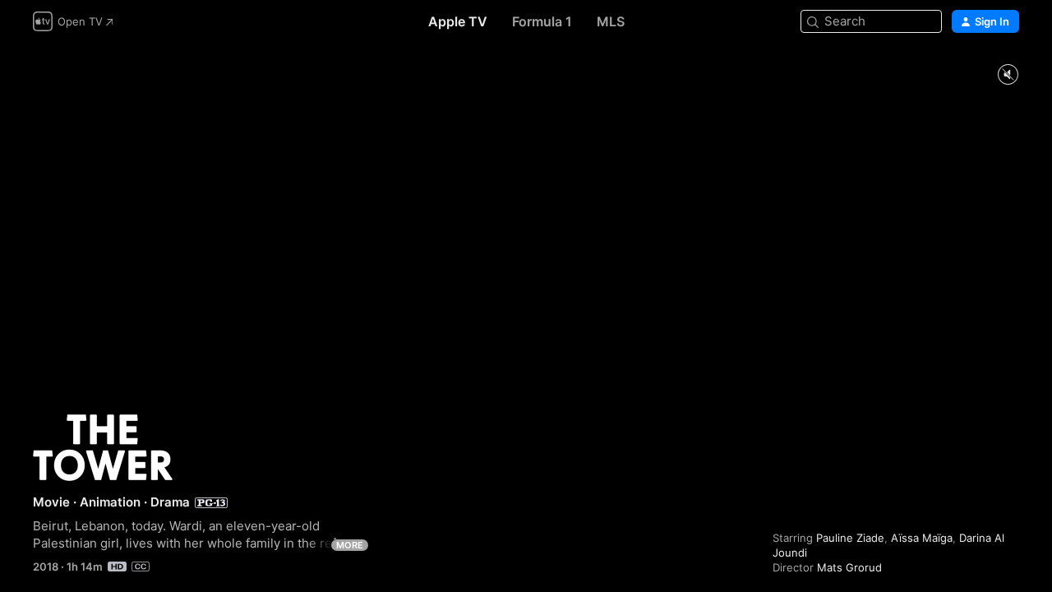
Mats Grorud (849, 567)
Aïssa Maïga (922, 537)
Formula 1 (542, 21)
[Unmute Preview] (1007, 75)
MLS (611, 21)
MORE (349, 545)
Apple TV (457, 21)
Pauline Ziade (850, 537)
